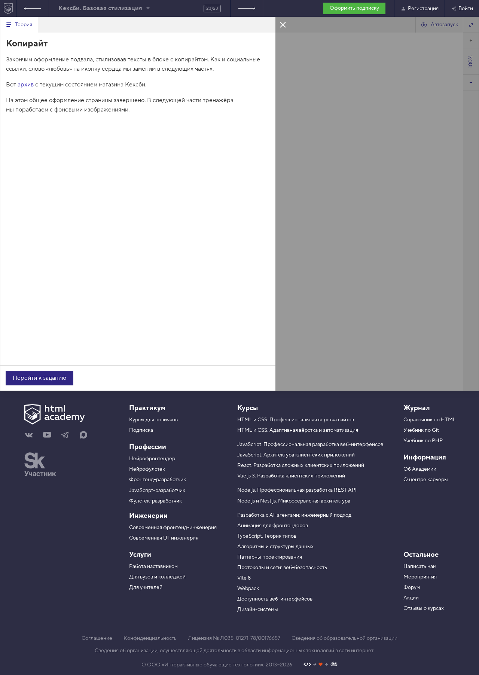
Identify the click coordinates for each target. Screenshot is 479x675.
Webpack (248, 588)
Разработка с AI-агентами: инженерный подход (294, 515)
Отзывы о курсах (423, 608)
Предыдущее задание (32, 8)
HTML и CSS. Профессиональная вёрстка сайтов (295, 419)
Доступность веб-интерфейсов (274, 599)
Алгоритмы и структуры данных (275, 546)
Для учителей (145, 587)
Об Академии (419, 469)
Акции (411, 598)
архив (26, 84)
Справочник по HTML (429, 419)
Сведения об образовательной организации (344, 638)
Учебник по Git (421, 430)
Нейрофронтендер (152, 458)
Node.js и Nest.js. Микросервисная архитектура (293, 501)
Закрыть (282, 24)
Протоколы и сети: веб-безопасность (282, 567)
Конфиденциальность (150, 638)
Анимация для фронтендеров (272, 525)
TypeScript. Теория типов (266, 536)
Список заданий (246, 8)
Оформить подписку (354, 8)
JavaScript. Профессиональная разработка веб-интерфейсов (310, 444)
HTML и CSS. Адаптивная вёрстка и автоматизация (297, 430)
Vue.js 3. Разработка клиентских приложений (291, 476)
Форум (411, 587)
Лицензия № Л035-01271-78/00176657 (234, 638)
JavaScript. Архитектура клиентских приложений (296, 455)
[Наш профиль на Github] (320, 665)
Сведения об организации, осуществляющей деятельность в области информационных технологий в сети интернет (234, 650)
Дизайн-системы (257, 609)
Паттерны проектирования (269, 557)
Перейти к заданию (39, 378)
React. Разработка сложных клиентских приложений (300, 465)
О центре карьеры (425, 479)
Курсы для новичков (153, 419)
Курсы (247, 408)
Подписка (141, 430)
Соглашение (97, 638)
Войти (465, 8)
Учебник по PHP (423, 440)
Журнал (416, 408)
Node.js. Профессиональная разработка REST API (297, 490)
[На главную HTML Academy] (8, 8)
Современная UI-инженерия (163, 538)
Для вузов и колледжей (157, 577)
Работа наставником (153, 566)
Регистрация (423, 8)
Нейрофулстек (147, 469)
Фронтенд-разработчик (157, 479)
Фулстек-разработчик (155, 501)
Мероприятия (420, 577)
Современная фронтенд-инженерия (173, 527)
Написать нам (419, 566)
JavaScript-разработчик (157, 490)
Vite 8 (244, 578)
